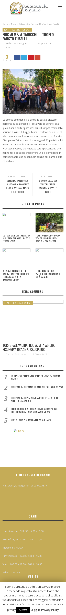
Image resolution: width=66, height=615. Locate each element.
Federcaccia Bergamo (17, 43)
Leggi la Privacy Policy (44, 610)
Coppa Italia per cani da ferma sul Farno (31, 420)
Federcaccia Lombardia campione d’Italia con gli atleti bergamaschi (35, 399)
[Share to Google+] (38, 57)
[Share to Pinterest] (31, 57)
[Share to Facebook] (17, 57)
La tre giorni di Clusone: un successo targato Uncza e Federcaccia (16, 238)
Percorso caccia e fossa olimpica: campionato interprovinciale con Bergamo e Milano (34, 410)
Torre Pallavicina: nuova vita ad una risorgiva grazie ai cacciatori (48, 238)
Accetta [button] (23, 609)
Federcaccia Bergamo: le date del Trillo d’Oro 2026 (37, 387)
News (13, 24)
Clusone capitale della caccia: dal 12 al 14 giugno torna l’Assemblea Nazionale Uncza (16, 275)
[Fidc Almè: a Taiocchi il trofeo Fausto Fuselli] (33, 91)
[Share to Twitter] (24, 57)
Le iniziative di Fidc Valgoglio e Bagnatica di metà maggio (48, 273)
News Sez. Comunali (21, 29)
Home (5, 24)
